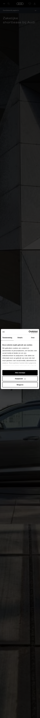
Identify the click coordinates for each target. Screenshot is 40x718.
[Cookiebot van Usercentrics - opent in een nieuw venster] (29, 332)
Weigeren (20, 385)
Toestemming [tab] (7, 337)
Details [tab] (20, 337)
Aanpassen (19, 379)
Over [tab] (33, 337)
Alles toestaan (20, 373)
